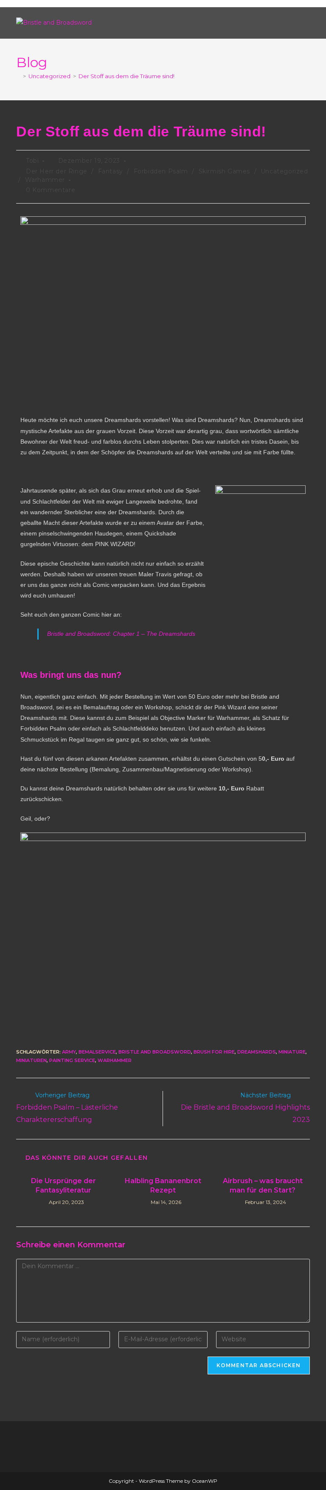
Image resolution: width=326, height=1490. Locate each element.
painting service (72, 1060)
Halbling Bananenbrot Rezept (163, 1185)
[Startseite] (18, 76)
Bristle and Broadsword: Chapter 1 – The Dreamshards (121, 633)
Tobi (32, 160)
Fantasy (110, 171)
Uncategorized (284, 171)
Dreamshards (256, 1052)
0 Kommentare (50, 190)
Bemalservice (97, 1052)
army (69, 1052)
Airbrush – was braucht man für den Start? (263, 1185)
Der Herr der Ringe (56, 171)
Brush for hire (214, 1052)
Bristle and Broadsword (154, 1052)
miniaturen (31, 1060)
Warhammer (45, 180)
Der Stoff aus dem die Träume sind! (126, 76)
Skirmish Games (224, 171)
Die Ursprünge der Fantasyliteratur (63, 1185)
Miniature (292, 1052)
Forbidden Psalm (161, 171)
